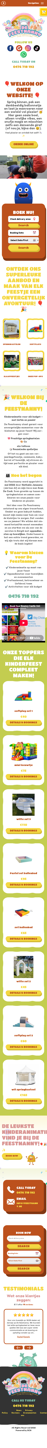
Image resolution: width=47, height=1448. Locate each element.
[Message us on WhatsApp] (23, 54)
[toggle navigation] (42, 3)
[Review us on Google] (19, 48)
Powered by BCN (23, 1430)
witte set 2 (23, 981)
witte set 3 (23, 819)
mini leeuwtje (23, 765)
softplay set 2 (23, 1035)
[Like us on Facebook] (10, 48)
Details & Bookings (23, 722)
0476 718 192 (23, 66)
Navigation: (33, 3)
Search (23, 247)
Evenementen (29, 1413)
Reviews (16, 1413)
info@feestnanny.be (27, 1205)
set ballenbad (24, 927)
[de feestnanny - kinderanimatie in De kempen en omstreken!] (23, 25)
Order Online (23, 144)
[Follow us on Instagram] (28, 48)
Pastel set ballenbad (23, 873)
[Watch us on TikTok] (37, 48)
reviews (28, 1304)
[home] (3, 3)
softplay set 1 (23, 711)
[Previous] (29, 1348)
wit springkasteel (23, 1089)
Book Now (12, 1156)
